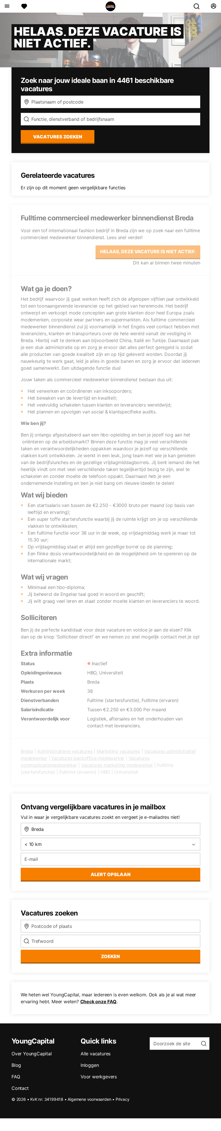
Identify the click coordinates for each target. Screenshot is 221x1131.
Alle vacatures (95, 1053)
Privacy (122, 1099)
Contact (20, 1088)
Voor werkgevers (99, 1076)
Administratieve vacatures (64, 751)
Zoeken (110, 956)
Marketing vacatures (118, 751)
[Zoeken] (198, 6)
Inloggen (90, 1065)
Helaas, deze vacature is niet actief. (148, 251)
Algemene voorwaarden (89, 1099)
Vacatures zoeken (57, 137)
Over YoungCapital (32, 1053)
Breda (27, 751)
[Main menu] (7, 6)
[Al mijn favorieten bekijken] (24, 6)
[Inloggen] (213, 6)
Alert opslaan (111, 874)
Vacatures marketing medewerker (117, 765)
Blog (16, 1065)
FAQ (16, 1076)
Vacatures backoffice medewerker (87, 758)
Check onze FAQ (98, 1001)
